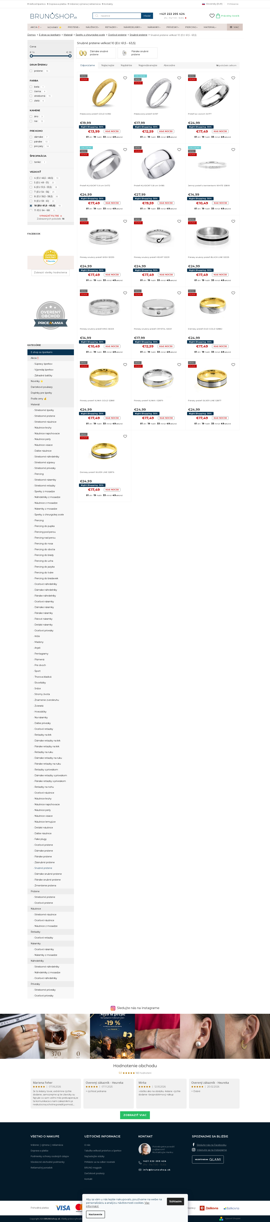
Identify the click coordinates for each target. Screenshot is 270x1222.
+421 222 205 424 (155, 1161)
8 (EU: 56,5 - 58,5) (46, 196)
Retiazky (35, 931)
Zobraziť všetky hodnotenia (50, 272)
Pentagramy (41, 653)
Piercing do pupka (44, 526)
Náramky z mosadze (45, 508)
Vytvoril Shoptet (232, 1218)
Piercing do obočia (44, 549)
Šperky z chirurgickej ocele (49, 514)
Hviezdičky (40, 711)
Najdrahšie (126, 65)
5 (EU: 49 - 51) (44, 182)
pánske (41, 141)
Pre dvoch (40, 665)
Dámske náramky (44, 607)
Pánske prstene (43, 856)
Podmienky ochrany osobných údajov (50, 1156)
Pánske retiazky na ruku (47, 763)
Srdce (37, 688)
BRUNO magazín (93, 1167)
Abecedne (169, 65)
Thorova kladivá (42, 676)
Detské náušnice (43, 827)
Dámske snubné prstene (48, 873)
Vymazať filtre (49, 215)
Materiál (35, 404)
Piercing (39, 474)
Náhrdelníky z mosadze (47, 497)
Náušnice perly (42, 439)
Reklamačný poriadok (41, 1167)
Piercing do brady (44, 555)
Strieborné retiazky (44, 485)
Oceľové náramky (44, 601)
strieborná (42, 96)
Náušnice (36, 908)
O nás (87, 1144)
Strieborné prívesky (45, 468)
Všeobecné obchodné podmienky (47, 1161)
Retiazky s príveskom (46, 769)
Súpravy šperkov (43, 363)
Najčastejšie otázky (94, 1156)
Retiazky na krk (42, 734)
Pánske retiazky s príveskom (50, 781)
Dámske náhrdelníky (45, 589)
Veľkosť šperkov (37, 4)
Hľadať (147, 15)
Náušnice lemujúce (45, 821)
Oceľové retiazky (43, 729)
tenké (39, 162)
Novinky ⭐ (37, 381)
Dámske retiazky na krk (47, 740)
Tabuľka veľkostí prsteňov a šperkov (102, 1150)
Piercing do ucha (43, 560)
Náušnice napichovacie (47, 433)
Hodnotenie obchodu (135, 1065)
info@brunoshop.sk (157, 1170)
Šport (37, 671)
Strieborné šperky (44, 410)
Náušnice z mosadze (46, 503)
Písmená (39, 659)
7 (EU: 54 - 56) (44, 191)
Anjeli (37, 647)
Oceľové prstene (43, 844)
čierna (39, 91)
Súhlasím (175, 1201)
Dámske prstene (43, 850)
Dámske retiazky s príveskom (50, 775)
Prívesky (35, 984)
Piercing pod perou (45, 532)
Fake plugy (40, 839)
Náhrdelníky (37, 960)
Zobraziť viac (135, 1115)
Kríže (37, 636)
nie (38, 121)
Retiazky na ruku (43, 752)
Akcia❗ (35, 358)
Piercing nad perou (44, 537)
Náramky (36, 943)
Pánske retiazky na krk (46, 746)
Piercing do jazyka (44, 566)
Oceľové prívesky (43, 630)
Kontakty (108, 4)
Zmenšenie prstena (45, 885)
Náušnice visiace (43, 445)
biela (39, 86)
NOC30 (112, 131)
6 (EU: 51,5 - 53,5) (45, 187)
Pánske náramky (43, 613)
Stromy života (42, 694)
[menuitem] (35, 27)
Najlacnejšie (107, 65)
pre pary (41, 146)
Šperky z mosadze (44, 491)
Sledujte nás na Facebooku (211, 1145)
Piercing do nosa (43, 543)
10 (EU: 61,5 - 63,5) (47, 205)
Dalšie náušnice (43, 450)
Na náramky (41, 717)
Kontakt (88, 1178)
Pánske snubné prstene (47, 879)
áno (38, 116)
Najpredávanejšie (148, 65)
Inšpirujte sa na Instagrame (212, 1150)
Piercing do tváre (43, 572)
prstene (41, 70)
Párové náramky (43, 618)
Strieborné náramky (45, 479)
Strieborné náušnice (45, 421)
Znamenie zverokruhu (46, 700)
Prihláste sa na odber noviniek (99, 1161)
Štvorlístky (40, 682)
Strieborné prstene (44, 416)
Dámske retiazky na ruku (48, 758)
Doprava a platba (57, 4)
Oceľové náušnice (44, 792)
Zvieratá (38, 705)
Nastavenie (95, 1214)
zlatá (39, 100)
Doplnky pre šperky (41, 392)
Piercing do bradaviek (46, 578)
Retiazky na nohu (44, 787)
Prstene (35, 891)
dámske (40, 136)
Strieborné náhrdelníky (46, 456)
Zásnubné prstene (44, 862)
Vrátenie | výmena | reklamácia (85, 4)
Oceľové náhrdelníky (45, 584)
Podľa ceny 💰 (38, 398)
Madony (39, 642)
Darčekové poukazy (42, 387)
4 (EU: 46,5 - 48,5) (46, 178)
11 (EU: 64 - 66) (44, 210)
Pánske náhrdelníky (45, 595)
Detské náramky (43, 624)
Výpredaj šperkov (43, 369)
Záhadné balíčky (43, 375)
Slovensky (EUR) (214, 4)
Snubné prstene (43, 868)
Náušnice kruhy (43, 427)
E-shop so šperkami (41, 352)
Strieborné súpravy (44, 462)
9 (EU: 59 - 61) (44, 201)
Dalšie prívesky (42, 723)
